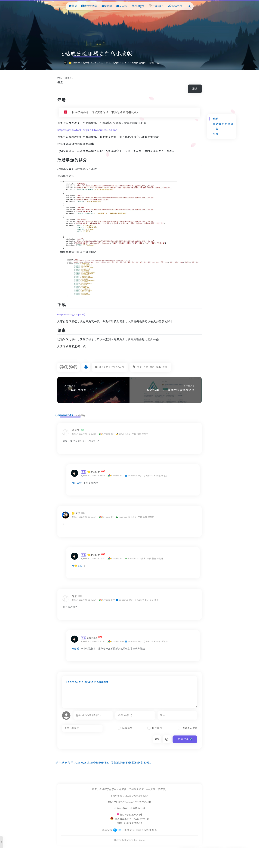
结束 (215, 134)
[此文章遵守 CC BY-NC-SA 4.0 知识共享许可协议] (68, 367)
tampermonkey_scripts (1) (71, 314)
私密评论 (127, 728)
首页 (74, 6)
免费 (139, 367)
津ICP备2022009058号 (129, 822)
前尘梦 (76, 430)
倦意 (74, 596)
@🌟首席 (77, 565)
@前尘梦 (77, 482)
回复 (193, 433)
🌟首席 (76, 513)
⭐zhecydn (74, 62)
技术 (158, 62)
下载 (215, 129)
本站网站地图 (137, 808)
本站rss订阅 (121, 808)
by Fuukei (139, 840)
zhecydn (89, 637)
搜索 (60, 82)
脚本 (158, 367)
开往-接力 (158, 6)
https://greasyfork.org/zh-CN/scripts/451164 (87, 130)
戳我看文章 (90, 6)
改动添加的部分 (222, 124)
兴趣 (145, 367)
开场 (215, 119)
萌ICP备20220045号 (130, 814)
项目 (164, 367)
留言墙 (108, 6)
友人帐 (123, 6)
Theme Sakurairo (123, 840)
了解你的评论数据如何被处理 (130, 763)
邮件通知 (157, 728)
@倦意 (75, 648)
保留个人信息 (189, 728)
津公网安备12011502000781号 (132, 819)
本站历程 (177, 6)
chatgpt (139, 6)
